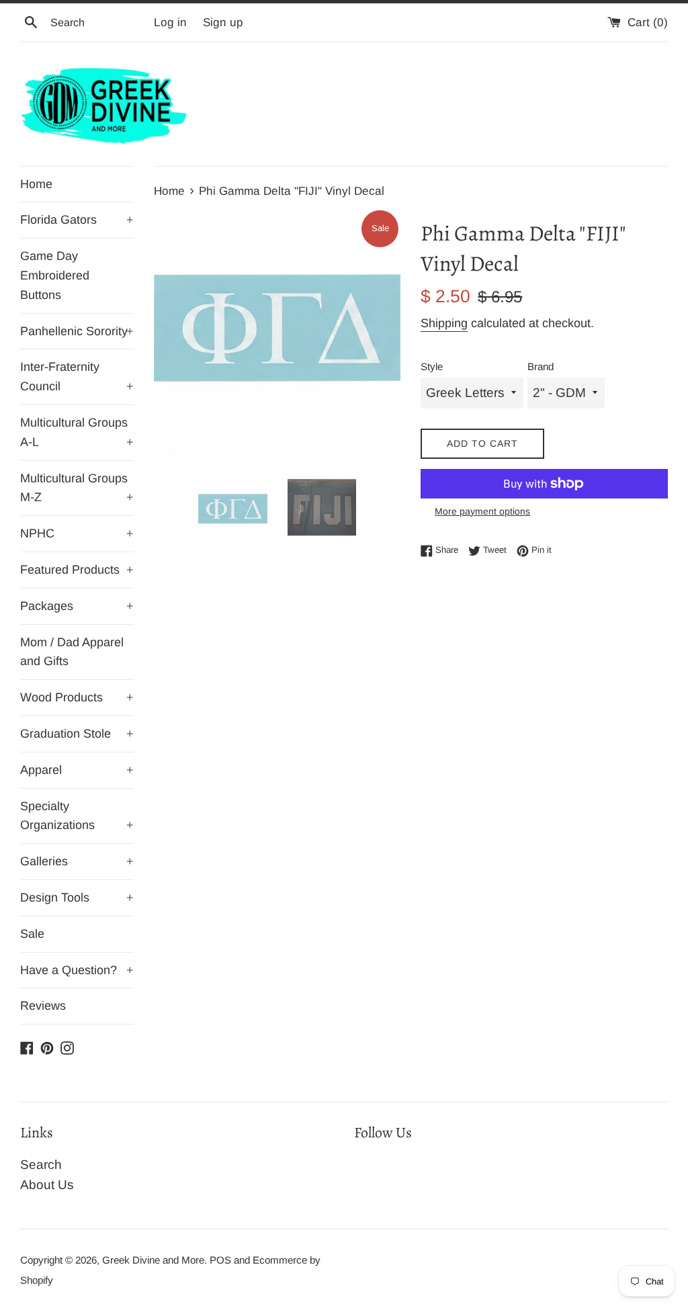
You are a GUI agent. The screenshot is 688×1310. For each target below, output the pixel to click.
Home (36, 184)
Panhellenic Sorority (77, 331)
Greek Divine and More (153, 1260)
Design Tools (77, 897)
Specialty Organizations (77, 815)
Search (41, 1165)
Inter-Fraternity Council (77, 376)
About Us (47, 1185)
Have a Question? (77, 970)
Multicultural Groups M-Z (77, 488)
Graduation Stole (77, 733)
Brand (540, 366)
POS (220, 1260)
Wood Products (77, 697)
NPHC (77, 533)
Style (432, 366)
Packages (77, 606)
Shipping (444, 323)
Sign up (223, 22)
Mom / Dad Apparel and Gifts (72, 652)
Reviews (43, 1005)
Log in (170, 22)
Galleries (77, 861)
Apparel (77, 770)
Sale (32, 934)
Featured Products (77, 569)
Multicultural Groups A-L (77, 432)
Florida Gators (77, 219)
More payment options (482, 511)
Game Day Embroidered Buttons (54, 275)
